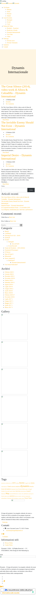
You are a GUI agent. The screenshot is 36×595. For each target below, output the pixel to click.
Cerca (3, 186)
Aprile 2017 (8, 305)
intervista (18, 491)
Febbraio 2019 (10, 295)
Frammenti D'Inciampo (11, 250)
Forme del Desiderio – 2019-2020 (15, 248)
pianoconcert (7, 496)
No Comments (10, 104)
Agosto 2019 (9, 284)
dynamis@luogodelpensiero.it (14, 530)
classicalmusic (4, 486)
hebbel (14, 491)
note (22, 493)
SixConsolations (15, 498)
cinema (32, 483)
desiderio (18, 486)
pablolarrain (26, 493)
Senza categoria (10, 258)
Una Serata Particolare (11, 264)
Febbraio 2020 (9, 272)
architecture (8, 483)
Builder (22, 483)
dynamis (8, 101)
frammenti (13, 489)
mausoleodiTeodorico (13, 493)
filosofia (31, 486)
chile (29, 483)
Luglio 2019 (9, 286)
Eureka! (7, 237)
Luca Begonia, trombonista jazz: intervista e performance (17, 209)
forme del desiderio (6, 489)
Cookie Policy (9, 545)
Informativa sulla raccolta (10, 593)
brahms (17, 483)
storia (23, 498)
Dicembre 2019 (9, 276)
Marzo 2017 (9, 307)
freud (17, 489)
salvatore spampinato (26, 496)
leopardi (28, 491)
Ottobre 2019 (9, 280)
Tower (26, 498)
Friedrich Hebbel (21, 489)
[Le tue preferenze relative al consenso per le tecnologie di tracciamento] (33, 592)
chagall (26, 483)
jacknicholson (23, 491)
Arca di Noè (15, 244)
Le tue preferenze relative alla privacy (20, 590)
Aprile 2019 (8, 290)
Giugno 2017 (9, 301)
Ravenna (16, 496)
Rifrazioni (8, 256)
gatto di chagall (29, 489)
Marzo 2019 (9, 293)
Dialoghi (11, 241)
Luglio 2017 (9, 299)
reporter (19, 496)
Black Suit (12, 217)
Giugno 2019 (9, 288)
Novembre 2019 (10, 278)
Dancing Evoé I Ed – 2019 (12, 235)
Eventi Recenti (12, 246)
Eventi (7, 239)
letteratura (3, 493)
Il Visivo (7, 252)
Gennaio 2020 (9, 274)
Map (7, 493)
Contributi (8, 233)
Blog (7, 231)
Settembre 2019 (10, 282)
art (11, 483)
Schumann (9, 498)
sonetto (20, 498)
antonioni (3, 483)
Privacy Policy (9, 543)
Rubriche (11, 260)
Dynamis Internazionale (19, 262)
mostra (20, 493)
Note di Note (9, 254)
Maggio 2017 (9, 303)
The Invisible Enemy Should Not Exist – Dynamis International (17, 126)
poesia (12, 496)
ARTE (14, 483)
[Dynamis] (3, 3)
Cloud (9, 486)
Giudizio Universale (5, 491)
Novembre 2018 (10, 297)
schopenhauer (4, 498)
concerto (13, 486)
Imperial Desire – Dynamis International (12, 205)
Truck (30, 498)
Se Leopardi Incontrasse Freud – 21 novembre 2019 (15, 207)
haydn (11, 491)
